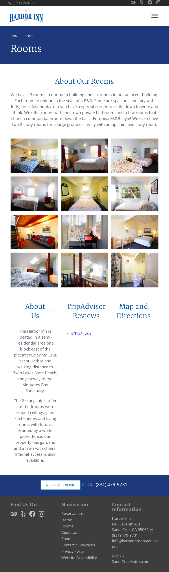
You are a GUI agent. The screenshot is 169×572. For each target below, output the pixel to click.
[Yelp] (141, 2)
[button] (84, 558)
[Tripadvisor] (133, 2)
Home (15, 36)
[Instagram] (41, 514)
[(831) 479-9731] (9, 3)
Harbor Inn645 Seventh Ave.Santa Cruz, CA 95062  (132, 524)
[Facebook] (150, 2)
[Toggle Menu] (154, 16)
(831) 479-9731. (112, 484)
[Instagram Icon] (158, 2)
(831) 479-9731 (23, 3)
